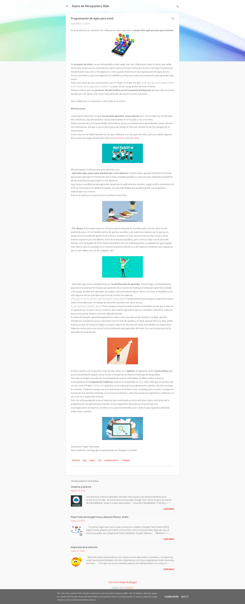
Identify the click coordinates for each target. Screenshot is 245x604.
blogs (136, 138)
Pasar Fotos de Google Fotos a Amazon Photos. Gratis (99, 517)
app (85, 460)
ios (99, 460)
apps (92, 460)
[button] (172, 19)
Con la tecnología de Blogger (122, 582)
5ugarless (129, 588)
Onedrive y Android (81, 487)
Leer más (168, 509)
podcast (120, 138)
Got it (185, 596)
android (75, 460)
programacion (112, 460)
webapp (126, 460)
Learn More (172, 596)
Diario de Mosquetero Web (90, 6)
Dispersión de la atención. (84, 547)
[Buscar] (177, 7)
